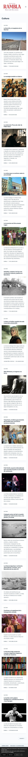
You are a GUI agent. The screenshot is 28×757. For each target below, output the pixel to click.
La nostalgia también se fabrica (13, 76)
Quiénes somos (5, 745)
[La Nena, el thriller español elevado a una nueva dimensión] (14, 334)
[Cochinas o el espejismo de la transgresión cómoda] (14, 623)
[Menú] (25, 6)
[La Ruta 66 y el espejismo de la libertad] (14, 41)
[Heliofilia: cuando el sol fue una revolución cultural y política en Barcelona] (14, 286)
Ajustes (17, 754)
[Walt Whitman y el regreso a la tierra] (14, 384)
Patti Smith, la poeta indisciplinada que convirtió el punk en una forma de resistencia (14, 469)
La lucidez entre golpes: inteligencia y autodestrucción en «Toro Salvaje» (14, 699)
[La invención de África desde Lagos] (14, 236)
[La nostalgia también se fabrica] (14, 88)
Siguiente (22, 738)
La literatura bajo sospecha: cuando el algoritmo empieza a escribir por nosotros (13, 653)
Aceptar (4, 754)
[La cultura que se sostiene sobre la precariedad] (14, 186)
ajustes (11, 752)
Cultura (6, 25)
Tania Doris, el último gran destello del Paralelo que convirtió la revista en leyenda (14, 421)
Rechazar (11, 754)
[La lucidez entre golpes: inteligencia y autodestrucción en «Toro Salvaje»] (14, 712)
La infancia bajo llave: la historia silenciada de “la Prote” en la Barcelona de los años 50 (13, 567)
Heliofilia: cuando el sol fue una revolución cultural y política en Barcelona (13, 273)
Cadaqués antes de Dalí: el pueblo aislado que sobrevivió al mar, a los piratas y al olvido (14, 516)
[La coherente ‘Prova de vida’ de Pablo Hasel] (14, 138)
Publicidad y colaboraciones (17, 745)
